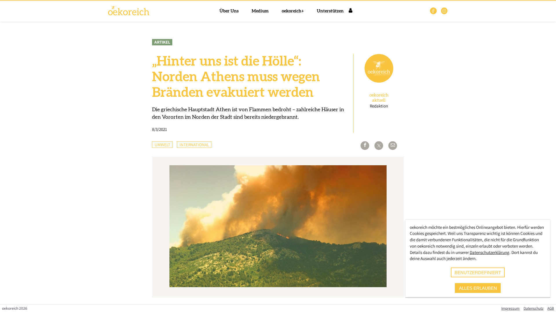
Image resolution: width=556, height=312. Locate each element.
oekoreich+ (293, 11)
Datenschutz (534, 308)
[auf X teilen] (378, 145)
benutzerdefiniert (478, 272)
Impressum (510, 308)
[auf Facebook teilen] (365, 145)
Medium (260, 11)
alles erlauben (478, 288)
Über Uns (229, 11)
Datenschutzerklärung (489, 252)
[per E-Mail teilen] (392, 145)
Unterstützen (330, 11)
